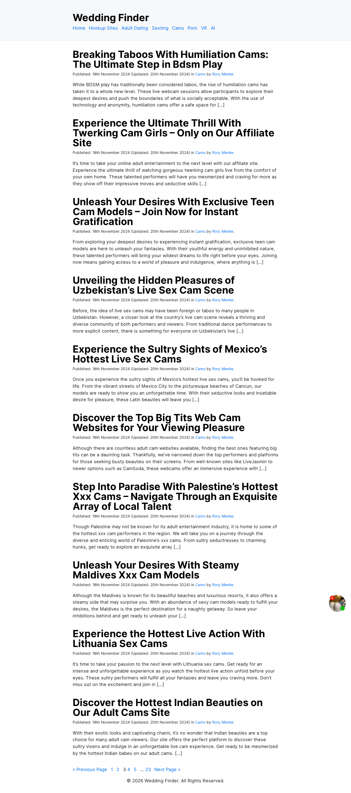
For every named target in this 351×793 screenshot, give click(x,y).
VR (204, 28)
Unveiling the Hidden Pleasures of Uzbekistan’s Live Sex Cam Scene (154, 285)
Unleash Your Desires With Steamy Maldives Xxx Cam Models (156, 570)
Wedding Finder (111, 18)
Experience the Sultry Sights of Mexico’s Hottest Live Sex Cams (170, 354)
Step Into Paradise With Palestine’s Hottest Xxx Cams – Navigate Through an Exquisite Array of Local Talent (175, 496)
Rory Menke (222, 74)
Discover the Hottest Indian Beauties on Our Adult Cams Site (168, 707)
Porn (192, 28)
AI (213, 28)
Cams (178, 28)
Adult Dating (134, 28)
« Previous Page (90, 769)
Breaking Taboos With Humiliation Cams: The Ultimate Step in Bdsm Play (170, 59)
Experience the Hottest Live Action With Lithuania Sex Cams (169, 638)
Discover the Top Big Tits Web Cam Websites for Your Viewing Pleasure (159, 423)
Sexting (160, 28)
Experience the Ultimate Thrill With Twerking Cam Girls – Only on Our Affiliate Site (173, 133)
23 (148, 769)
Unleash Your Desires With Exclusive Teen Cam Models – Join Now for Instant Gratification (173, 211)
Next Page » (167, 769)
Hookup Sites (103, 28)
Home (79, 28)
